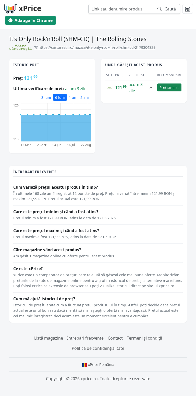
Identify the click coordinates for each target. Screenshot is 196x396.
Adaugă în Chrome (34, 20)
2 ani (84, 97)
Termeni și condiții (144, 338)
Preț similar (169, 87)
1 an (72, 97)
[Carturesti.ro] (109, 87)
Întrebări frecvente (85, 338)
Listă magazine (48, 338)
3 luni (46, 97)
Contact (115, 338)
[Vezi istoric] (151, 87)
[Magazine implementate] (187, 9)
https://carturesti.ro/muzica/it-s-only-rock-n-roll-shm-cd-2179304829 (96, 47)
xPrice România (100, 364)
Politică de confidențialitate (98, 348)
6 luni (60, 97)
